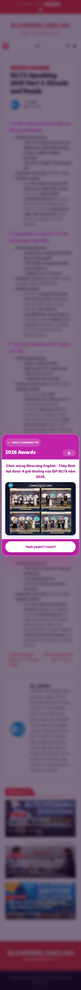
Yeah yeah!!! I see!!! (40, 547)
